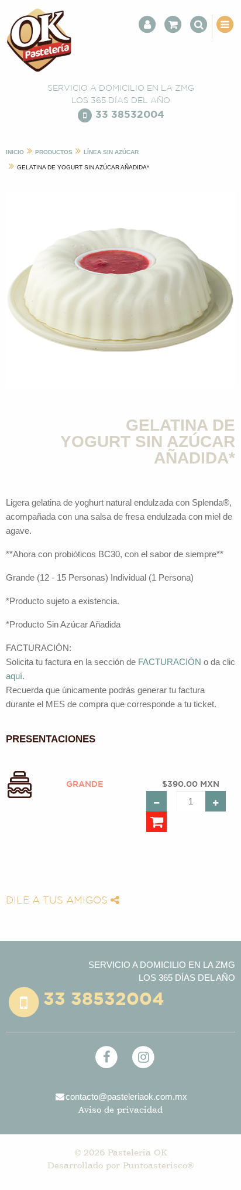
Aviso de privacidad (120, 1109)
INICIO (15, 152)
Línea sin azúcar (111, 152)
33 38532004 (129, 115)
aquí (14, 676)
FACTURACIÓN (169, 662)
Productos (54, 152)
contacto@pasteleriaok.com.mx (126, 1097)
